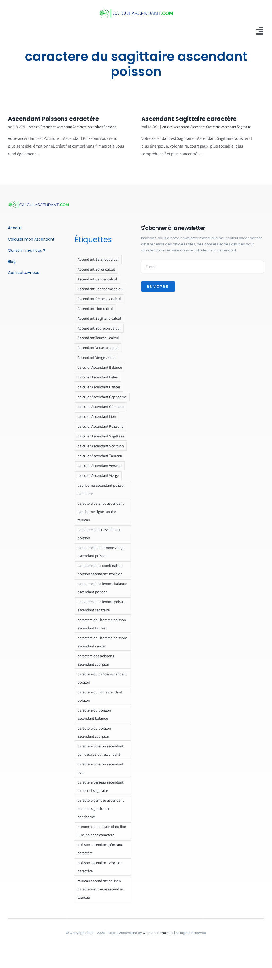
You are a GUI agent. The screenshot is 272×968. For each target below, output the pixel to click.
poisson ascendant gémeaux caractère (100, 848)
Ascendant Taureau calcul (98, 337)
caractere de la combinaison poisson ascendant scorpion (100, 569)
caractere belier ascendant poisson (99, 533)
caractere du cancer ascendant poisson (102, 678)
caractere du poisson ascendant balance (94, 714)
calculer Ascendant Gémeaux (101, 406)
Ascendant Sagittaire (236, 126)
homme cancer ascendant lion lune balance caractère (102, 830)
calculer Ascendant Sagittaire (101, 436)
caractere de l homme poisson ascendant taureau (102, 623)
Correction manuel (158, 933)
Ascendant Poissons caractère (53, 119)
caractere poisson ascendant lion (101, 768)
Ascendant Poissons (102, 126)
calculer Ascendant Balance (100, 367)
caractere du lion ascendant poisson (100, 696)
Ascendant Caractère (71, 126)
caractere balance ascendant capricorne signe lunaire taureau (101, 511)
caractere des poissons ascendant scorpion (96, 660)
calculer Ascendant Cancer (99, 386)
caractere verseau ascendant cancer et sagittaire (101, 786)
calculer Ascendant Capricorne (102, 396)
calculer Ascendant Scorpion (101, 445)
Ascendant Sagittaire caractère (188, 119)
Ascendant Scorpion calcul (99, 328)
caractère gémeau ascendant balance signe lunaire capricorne (101, 808)
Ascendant (48, 126)
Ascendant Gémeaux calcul (99, 298)
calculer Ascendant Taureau (100, 455)
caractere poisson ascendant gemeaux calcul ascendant (101, 750)
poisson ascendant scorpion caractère (100, 866)
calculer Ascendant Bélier (98, 377)
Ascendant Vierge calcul (97, 357)
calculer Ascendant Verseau (100, 465)
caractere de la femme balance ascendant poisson (102, 587)
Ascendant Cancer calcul (97, 278)
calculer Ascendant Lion (97, 416)
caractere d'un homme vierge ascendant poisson (101, 551)
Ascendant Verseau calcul (98, 347)
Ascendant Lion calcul (95, 308)
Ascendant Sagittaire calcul (99, 318)
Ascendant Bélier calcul (96, 269)
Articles (34, 126)
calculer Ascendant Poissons (100, 426)
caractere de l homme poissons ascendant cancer (103, 642)
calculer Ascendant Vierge (98, 475)
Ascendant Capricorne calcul (101, 288)
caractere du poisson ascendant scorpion (94, 732)
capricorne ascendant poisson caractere (102, 489)
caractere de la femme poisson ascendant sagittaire (102, 605)
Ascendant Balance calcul (98, 259)
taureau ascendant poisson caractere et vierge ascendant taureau (101, 889)
